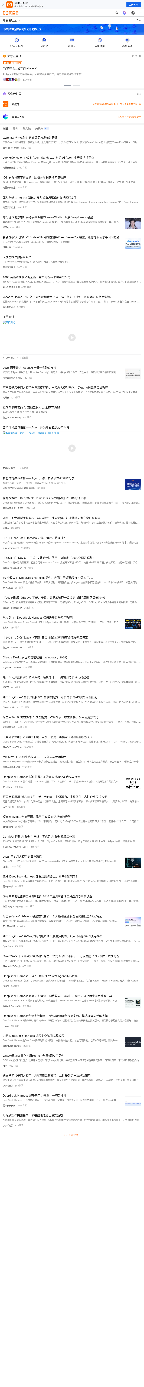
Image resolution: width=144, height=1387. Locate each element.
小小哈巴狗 (8, 1085)
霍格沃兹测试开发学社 (13, 508)
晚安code (7, 786)
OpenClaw (8, 946)
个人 (138, 20)
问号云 (6, 397)
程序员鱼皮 (8, 587)
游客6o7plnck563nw (12, 567)
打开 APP (133, 4)
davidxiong (8, 826)
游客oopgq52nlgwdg (13, 906)
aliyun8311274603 (12, 667)
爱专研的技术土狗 (11, 287)
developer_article (11, 147)
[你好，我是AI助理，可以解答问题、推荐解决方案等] (124, 13)
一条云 (6, 1025)
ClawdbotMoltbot (11, 707)
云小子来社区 (9, 806)
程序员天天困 (9, 1105)
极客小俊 (7, 247)
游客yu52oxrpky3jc (12, 1005)
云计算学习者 (9, 727)
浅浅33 (6, 866)
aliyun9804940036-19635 (15, 846)
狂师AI (6, 627)
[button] (67, 85)
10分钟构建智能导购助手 (129, 116)
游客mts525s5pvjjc (12, 966)
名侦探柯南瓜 (9, 306)
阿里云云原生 (9, 167)
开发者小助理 (9, 357)
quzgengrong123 (11, 547)
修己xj (6, 227)
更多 (139, 93)
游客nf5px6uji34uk (12, 1045)
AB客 (5, 1065)
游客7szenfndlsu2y (12, 417)
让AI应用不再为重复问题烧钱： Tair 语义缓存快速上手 (115, 104)
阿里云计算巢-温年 (11, 766)
